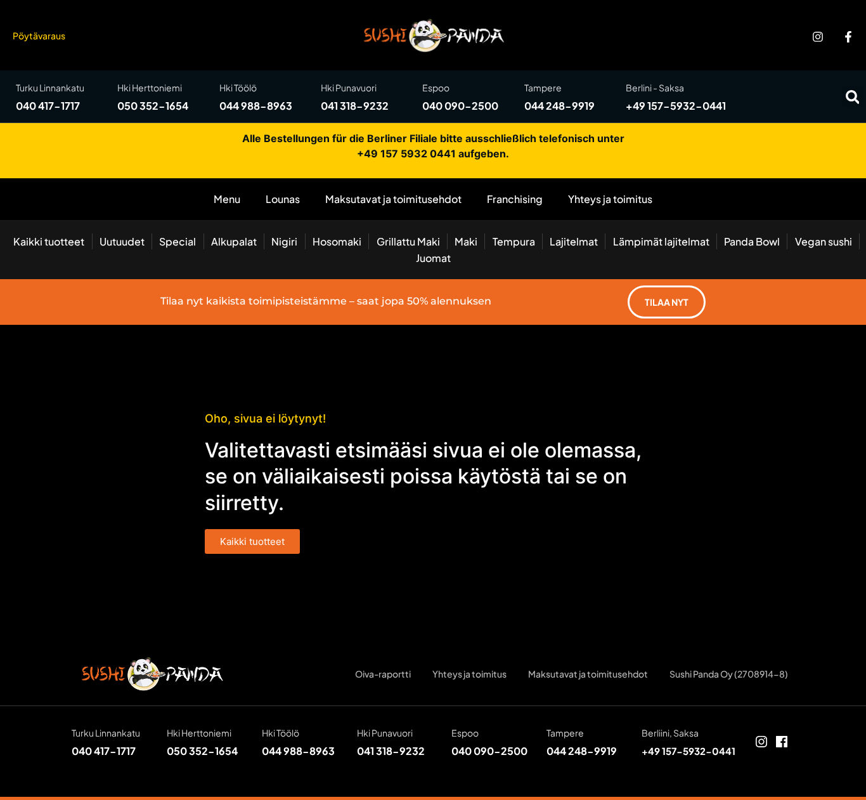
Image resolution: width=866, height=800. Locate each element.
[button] (852, 96)
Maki (466, 241)
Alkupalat (234, 241)
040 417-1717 (48, 105)
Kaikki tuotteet (48, 241)
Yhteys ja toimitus (610, 199)
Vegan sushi (823, 241)
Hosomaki (337, 241)
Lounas (283, 199)
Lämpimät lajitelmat (661, 241)
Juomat (433, 258)
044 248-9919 (559, 105)
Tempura (514, 241)
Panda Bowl (752, 241)
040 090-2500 (460, 105)
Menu (227, 199)
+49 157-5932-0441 (676, 105)
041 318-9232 (355, 105)
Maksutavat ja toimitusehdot (393, 199)
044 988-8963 (255, 105)
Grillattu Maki (408, 241)
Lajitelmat (574, 241)
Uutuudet (122, 241)
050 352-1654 (152, 105)
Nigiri (284, 241)
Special (177, 241)
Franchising (515, 199)
